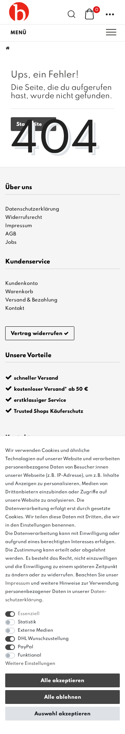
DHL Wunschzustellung (43, 639)
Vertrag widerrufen (36, 333)
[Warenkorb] (89, 13)
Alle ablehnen (62, 697)
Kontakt (14, 308)
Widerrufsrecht (23, 217)
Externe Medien (35, 630)
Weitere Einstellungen (30, 663)
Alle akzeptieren (62, 681)
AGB (10, 234)
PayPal (25, 647)
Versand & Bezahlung (31, 300)
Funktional (29, 655)
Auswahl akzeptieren (62, 714)
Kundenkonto (21, 283)
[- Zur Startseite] (19, 12)
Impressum (18, 225)
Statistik (27, 622)
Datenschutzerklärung (32, 209)
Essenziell (29, 614)
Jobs (11, 242)
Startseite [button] (29, 124)
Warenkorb (19, 291)
